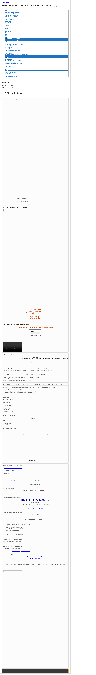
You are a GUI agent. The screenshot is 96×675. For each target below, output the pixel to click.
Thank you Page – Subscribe (11, 15)
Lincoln (6, 41)
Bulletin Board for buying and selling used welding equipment (19, 54)
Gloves (8, 70)
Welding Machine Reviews (11, 19)
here (30, 480)
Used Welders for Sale (10, 18)
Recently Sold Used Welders (11, 13)
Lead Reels (7, 42)
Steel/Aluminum (8, 47)
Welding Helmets (8, 66)
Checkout (7, 32)
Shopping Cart (8, 73)
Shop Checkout (8, 59)
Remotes (7, 67)
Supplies (7, 51)
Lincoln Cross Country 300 (11, 62)
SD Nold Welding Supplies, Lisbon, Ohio (14, 44)
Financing (7, 29)
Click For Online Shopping (35, 320)
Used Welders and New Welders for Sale (27, 5)
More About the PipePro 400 (35, 508)
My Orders (7, 35)
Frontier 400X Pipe (9, 75)
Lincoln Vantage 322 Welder (11, 76)
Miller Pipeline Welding (12, 40)
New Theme (7, 23)
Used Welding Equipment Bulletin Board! (21, 551)
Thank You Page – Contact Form (12, 16)
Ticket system (8, 21)
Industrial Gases (8, 48)
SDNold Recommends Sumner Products (14, 63)
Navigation (5, 2)
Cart (6, 34)
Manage (9, 56)
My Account (7, 25)
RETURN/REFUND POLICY (11, 26)
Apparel (6, 69)
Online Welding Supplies (10, 72)
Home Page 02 (8, 45)
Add (8, 57)
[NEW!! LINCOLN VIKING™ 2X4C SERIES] (12, 468)
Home (6, 10)
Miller (6, 37)
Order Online (8, 31)
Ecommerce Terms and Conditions (12, 12)
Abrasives (7, 64)
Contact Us (7, 28)
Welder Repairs (8, 53)
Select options (11, 96)
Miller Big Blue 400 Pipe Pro (13, 38)
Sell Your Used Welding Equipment (13, 60)
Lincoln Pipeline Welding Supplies (12, 50)
